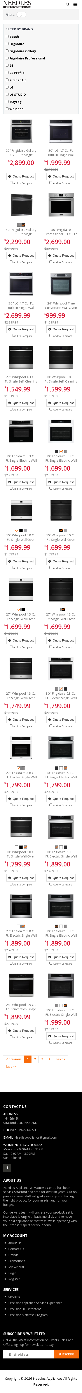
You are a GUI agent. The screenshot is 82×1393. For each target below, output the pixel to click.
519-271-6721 (26, 1130)
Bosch (14, 37)
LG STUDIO (17, 94)
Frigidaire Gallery (22, 51)
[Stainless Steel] (19, 225)
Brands (13, 1255)
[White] (57, 530)
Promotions (16, 1261)
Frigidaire (16, 44)
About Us (14, 1243)
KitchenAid (17, 80)
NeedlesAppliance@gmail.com (35, 1137)
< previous (13, 1059)
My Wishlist (16, 1267)
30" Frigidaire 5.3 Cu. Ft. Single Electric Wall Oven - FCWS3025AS (21, 460)
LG (11, 87)
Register (14, 1279)
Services (14, 1297)
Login (12, 1273)
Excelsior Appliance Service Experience (35, 1303)
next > (60, 1059)
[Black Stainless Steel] (57, 451)
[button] (67, 4)
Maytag (15, 102)
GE (11, 65)
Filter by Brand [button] (19, 29)
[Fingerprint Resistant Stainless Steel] (25, 530)
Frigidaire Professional (27, 58)
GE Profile (16, 73)
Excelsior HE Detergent (24, 1309)
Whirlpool (16, 109)
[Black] (21, 530)
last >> (11, 1066)
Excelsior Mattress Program (28, 1315)
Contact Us (16, 1249)
